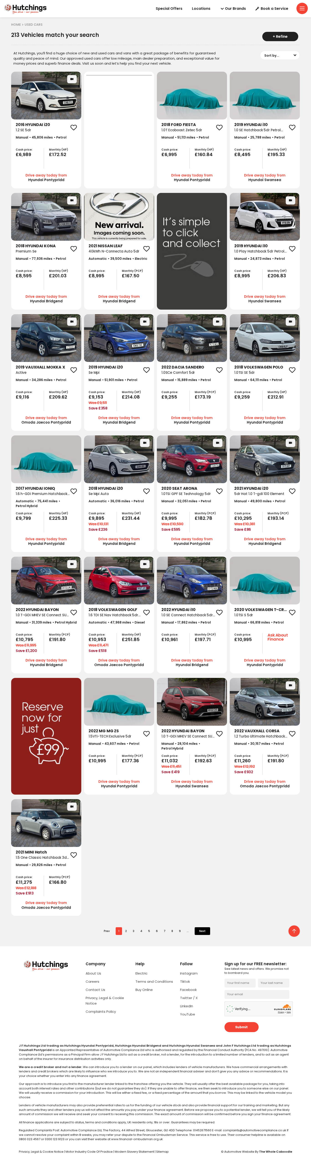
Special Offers (169, 8)
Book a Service (274, 8)
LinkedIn (186, 1006)
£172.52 (57, 154)
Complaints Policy (101, 1011)
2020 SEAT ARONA (179, 488)
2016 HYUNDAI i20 (33, 124)
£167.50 (130, 276)
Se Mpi (94, 372)
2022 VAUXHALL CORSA (257, 731)
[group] (46, 95)
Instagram (189, 973)
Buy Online (144, 989)
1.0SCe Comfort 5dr (178, 372)
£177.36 (130, 761)
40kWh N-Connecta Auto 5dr (114, 251)
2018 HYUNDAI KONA (36, 246)
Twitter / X (189, 997)
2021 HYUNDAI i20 (251, 488)
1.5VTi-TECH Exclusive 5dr (110, 736)
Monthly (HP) (58, 149)
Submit (241, 1027)
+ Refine (280, 36)
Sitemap (162, 1151)
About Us (93, 973)
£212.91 (276, 397)
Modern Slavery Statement (135, 1151)
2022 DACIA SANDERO (182, 367)
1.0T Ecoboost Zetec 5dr (181, 130)
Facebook (188, 989)
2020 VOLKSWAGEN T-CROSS (263, 609)
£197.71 (203, 639)
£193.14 (276, 518)
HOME (16, 24)
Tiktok (185, 981)
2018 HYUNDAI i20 (106, 488)
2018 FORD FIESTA (178, 124)
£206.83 (277, 276)
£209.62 (58, 397)
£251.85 (131, 639)
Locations (201, 8)
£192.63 (203, 761)
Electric (141, 973)
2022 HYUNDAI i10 (178, 609)
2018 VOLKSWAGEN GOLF (113, 609)
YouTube (187, 1014)
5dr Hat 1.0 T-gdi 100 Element (259, 493)
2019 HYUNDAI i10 (251, 124)
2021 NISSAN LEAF (106, 246)
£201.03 (57, 276)
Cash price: (24, 149)
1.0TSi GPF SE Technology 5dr (186, 493)
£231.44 (131, 518)
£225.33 (58, 518)
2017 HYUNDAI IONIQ (35, 488)
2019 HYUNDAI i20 (106, 367)
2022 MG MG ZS (104, 731)
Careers (92, 981)
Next (202, 931)
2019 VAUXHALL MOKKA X (40, 367)
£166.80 (57, 882)
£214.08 (131, 397)
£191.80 (57, 639)
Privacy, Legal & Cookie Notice (41, 1151)
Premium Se (26, 251)
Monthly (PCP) (132, 271)
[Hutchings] (25, 9)
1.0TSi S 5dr (243, 615)
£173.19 (203, 397)
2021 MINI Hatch (31, 852)
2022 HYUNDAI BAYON (37, 609)
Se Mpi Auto (99, 493)
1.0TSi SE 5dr (244, 372)
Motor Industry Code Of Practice (89, 1151)
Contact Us (95, 989)
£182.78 (203, 518)
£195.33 (276, 154)
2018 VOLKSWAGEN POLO (258, 367)
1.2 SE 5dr (23, 130)
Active (21, 372)
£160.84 (204, 154)
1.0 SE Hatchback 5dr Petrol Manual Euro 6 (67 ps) (257, 133)
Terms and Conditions (154, 981)
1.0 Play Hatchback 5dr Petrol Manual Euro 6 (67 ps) (259, 254)
